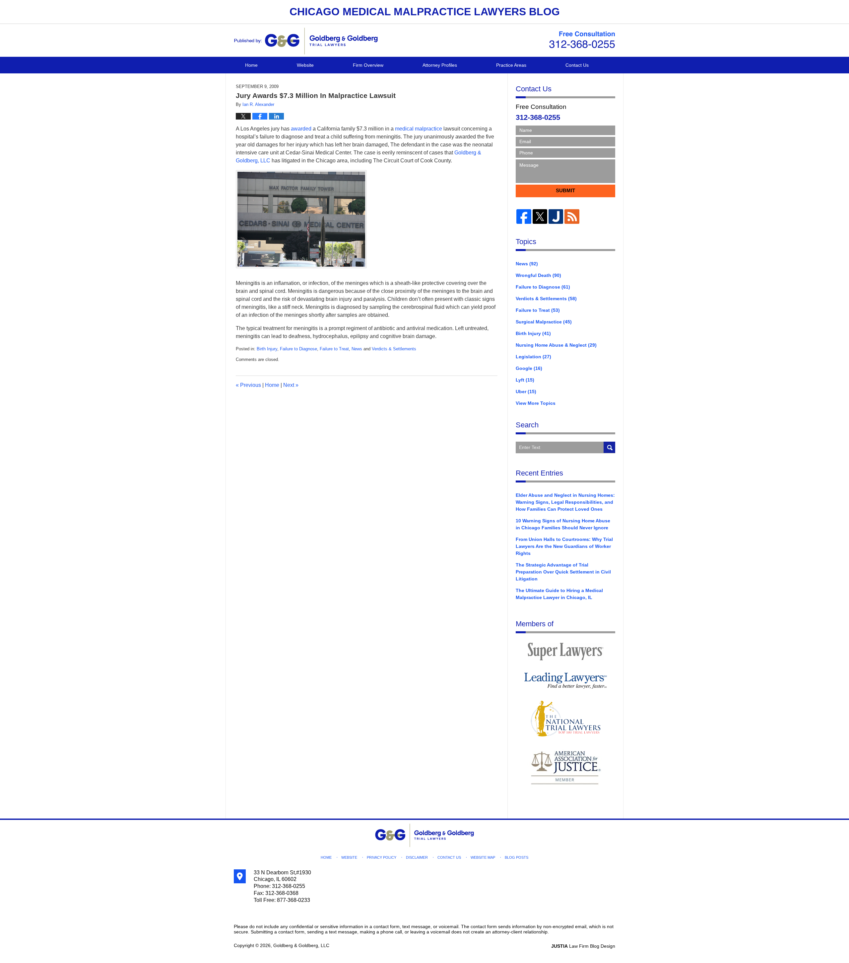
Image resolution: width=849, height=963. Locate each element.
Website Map (483, 857)
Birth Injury (267, 348)
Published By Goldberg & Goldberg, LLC (582, 40)
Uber (526, 391)
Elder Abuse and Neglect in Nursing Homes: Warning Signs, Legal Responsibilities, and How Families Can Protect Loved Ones (565, 502)
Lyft (525, 380)
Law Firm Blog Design (583, 946)
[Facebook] (523, 216)
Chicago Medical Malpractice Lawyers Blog (306, 41)
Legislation (533, 356)
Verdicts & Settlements (394, 348)
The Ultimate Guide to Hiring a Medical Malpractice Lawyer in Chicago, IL (559, 594)
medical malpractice (418, 128)
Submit (565, 190)
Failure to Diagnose (298, 348)
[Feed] (571, 216)
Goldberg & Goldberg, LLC (301, 945)
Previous (248, 385)
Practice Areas (511, 65)
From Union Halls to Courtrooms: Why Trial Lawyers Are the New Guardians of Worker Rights (564, 546)
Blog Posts (516, 857)
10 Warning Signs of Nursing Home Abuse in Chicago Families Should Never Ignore (563, 524)
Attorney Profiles (440, 65)
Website (305, 65)
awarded (301, 128)
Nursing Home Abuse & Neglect (556, 345)
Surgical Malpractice (544, 321)
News (357, 348)
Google (529, 368)
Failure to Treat (334, 348)
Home (251, 65)
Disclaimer (417, 857)
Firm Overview (368, 65)
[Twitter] (540, 216)
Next (290, 385)
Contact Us (577, 65)
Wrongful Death (538, 275)
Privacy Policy (381, 857)
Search (609, 447)
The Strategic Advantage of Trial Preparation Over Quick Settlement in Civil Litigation (563, 571)
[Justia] (556, 216)
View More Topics (535, 403)
